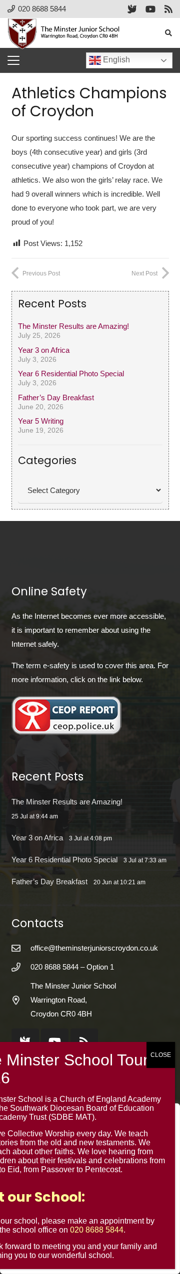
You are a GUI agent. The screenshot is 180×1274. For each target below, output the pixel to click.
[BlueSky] (132, 8)
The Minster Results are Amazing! (73, 326)
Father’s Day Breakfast (56, 397)
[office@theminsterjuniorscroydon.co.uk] (21, 948)
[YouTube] (151, 8)
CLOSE (160, 1054)
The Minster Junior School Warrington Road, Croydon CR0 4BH (73, 1000)
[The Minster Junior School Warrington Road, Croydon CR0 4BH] (21, 1000)
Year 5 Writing (41, 421)
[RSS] (168, 8)
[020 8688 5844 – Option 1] (21, 967)
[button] (168, 33)
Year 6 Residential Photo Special (71, 373)
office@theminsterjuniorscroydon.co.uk (94, 948)
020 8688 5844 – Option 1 (72, 967)
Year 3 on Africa (44, 350)
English (115, 59)
